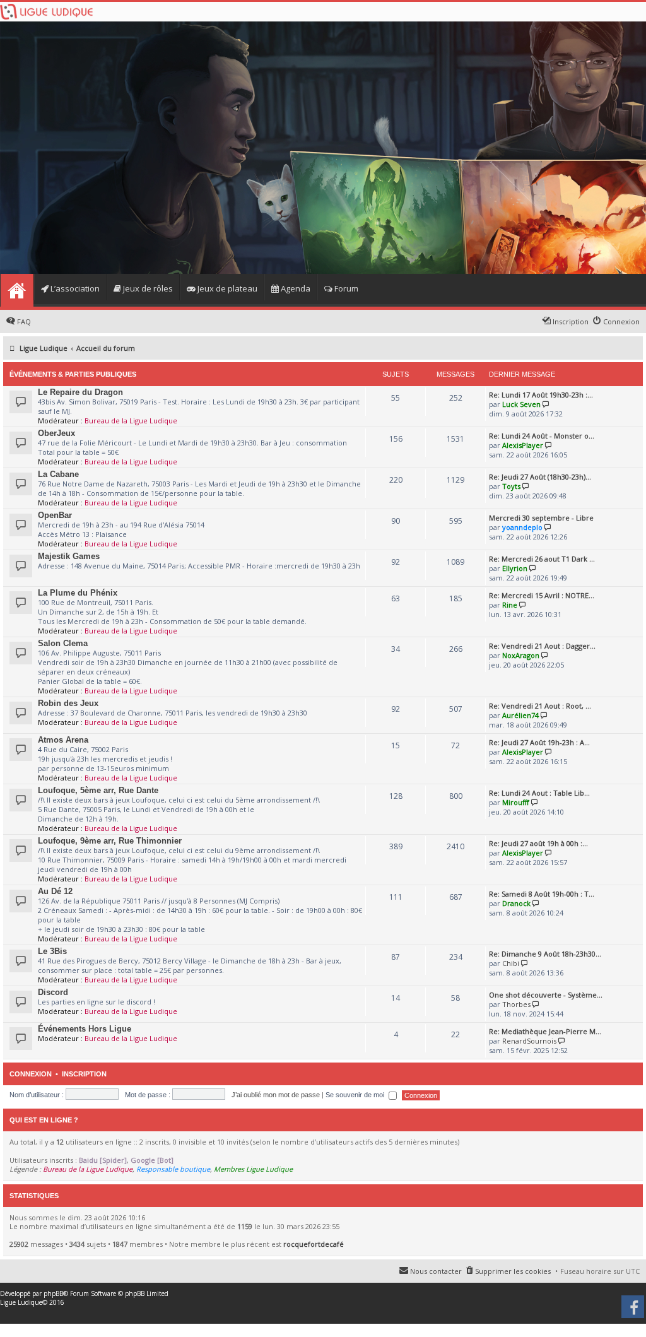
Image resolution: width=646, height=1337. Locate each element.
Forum (345, 288)
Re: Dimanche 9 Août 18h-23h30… (545, 953)
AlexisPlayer (522, 445)
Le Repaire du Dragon (80, 392)
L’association (74, 288)
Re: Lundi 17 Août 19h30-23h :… (541, 394)
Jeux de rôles (147, 288)
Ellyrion (514, 568)
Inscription (84, 1074)
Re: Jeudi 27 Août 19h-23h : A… (539, 742)
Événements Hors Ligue (84, 1029)
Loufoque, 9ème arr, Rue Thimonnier (110, 840)
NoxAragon (520, 655)
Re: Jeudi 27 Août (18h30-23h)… (540, 476)
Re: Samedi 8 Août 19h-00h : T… (541, 893)
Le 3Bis (52, 951)
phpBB (53, 1293)
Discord (53, 992)
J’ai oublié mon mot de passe (276, 1094)
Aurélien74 (520, 715)
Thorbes (516, 1004)
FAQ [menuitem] (24, 321)
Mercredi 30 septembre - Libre (541, 517)
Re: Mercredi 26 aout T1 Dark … (542, 558)
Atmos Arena (63, 740)
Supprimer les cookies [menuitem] (513, 1271)
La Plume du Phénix (77, 593)
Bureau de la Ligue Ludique (131, 420)
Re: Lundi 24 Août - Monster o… (541, 435)
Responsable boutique (173, 1169)
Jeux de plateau (226, 288)
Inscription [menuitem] (571, 321)
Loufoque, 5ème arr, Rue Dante (98, 790)
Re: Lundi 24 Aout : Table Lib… (539, 793)
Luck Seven (521, 404)
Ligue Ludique (21, 1302)
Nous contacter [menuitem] (436, 1271)
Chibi (510, 963)
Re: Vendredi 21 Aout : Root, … (540, 705)
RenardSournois (529, 1040)
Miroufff (515, 802)
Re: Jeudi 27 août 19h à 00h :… (538, 843)
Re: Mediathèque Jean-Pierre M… (545, 1031)
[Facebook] (633, 1311)
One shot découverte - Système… (545, 994)
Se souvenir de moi (356, 1094)
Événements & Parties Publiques (72, 374)
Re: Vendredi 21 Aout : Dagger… (542, 646)
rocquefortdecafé (313, 1244)
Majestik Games (69, 556)
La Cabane (58, 474)
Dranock (516, 903)
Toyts (511, 486)
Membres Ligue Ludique (253, 1169)
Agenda (294, 288)
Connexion (30, 1074)
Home (16, 290)
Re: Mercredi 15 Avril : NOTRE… (541, 595)
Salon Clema (63, 643)
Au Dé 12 (55, 891)
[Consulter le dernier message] (546, 404)
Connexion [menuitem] (621, 321)
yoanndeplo (522, 527)
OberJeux (56, 433)
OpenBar (55, 515)
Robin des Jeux (68, 703)
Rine (509, 605)
